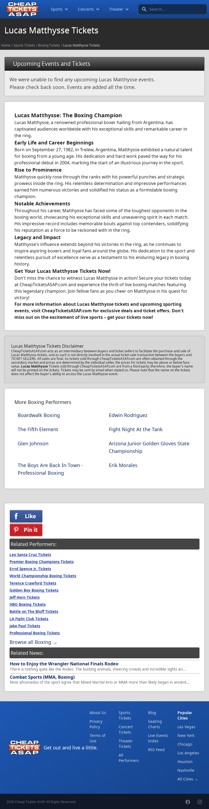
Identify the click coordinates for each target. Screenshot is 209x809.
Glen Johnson (33, 443)
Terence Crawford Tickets (33, 583)
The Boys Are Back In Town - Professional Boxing (50, 469)
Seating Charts (155, 724)
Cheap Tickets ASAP (30, 801)
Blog (152, 712)
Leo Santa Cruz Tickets (30, 554)
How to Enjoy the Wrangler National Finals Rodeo (64, 664)
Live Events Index (158, 738)
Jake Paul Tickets (25, 625)
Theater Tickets (126, 743)
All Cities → (187, 779)
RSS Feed (156, 749)
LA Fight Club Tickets (29, 618)
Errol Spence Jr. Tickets (30, 568)
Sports (57, 9)
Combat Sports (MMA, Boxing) (42, 677)
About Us (98, 712)
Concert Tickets (126, 729)
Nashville (185, 770)
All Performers (129, 757)
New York (185, 735)
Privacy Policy (96, 724)
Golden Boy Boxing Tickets (34, 590)
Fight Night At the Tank (136, 429)
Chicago (184, 744)
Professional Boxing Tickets (35, 633)
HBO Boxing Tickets (28, 604)
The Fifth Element (38, 429)
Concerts (86, 9)
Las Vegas (186, 726)
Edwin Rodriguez (128, 415)
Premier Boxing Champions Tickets (42, 561)
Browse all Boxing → (33, 642)
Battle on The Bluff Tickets (34, 611)
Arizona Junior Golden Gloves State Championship (149, 447)
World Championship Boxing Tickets (43, 575)
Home (5, 45)
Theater (116, 9)
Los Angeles (188, 752)
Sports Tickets (24, 45)
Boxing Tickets (49, 45)
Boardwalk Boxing (39, 415)
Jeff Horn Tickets (25, 597)
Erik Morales (123, 465)
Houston (185, 761)
